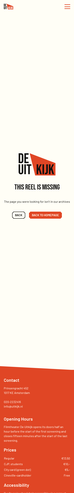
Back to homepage (45, 215)
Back (18, 215)
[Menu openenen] (67, 6)
